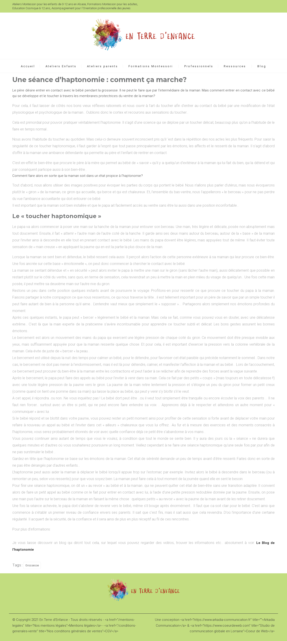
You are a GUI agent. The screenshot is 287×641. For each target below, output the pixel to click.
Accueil (28, 66)
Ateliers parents (102, 66)
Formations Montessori (150, 66)
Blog (261, 66)
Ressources (235, 66)
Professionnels (198, 66)
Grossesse (32, 565)
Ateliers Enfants (61, 66)
